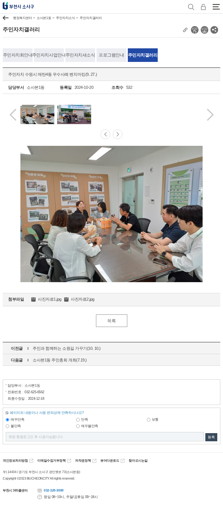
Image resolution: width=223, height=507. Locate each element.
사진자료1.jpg (49, 299)
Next (210, 115)
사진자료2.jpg (82, 299)
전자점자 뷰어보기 (195, 30)
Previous (13, 115)
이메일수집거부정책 (51, 460)
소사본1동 (44, 18)
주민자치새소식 (80, 55)
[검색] (191, 7)
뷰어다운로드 (109, 460)
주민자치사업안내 (49, 55)
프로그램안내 (111, 55)
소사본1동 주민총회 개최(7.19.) (60, 360)
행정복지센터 (22, 18)
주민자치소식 (65, 18)
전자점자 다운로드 (204, 30)
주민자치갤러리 (91, 18)
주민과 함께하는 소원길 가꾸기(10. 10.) (67, 348)
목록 (111, 321)
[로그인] (203, 7)
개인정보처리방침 (15, 460)
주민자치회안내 (18, 55)
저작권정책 (83, 460)
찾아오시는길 (138, 460)
